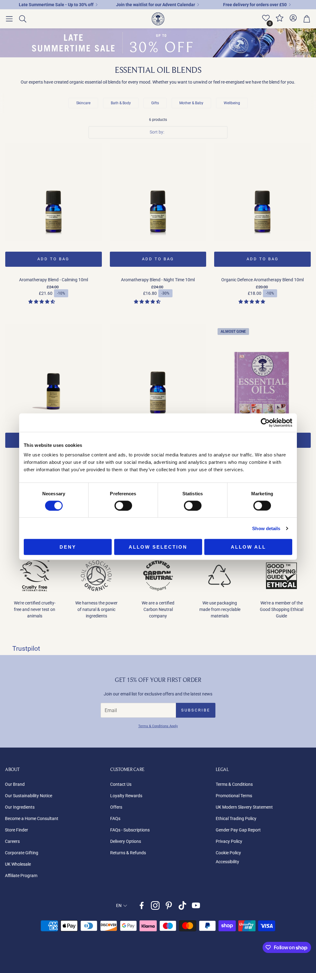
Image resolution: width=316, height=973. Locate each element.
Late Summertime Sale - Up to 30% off (56, 4)
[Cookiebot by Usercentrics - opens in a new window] (265, 422)
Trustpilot (26, 648)
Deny (68, 547)
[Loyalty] (279, 20)
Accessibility (227, 861)
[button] (9, 18)
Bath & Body (121, 103)
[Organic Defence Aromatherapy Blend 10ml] (262, 192)
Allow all (248, 547)
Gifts (155, 103)
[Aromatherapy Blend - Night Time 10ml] (158, 192)
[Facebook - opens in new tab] (141, 905)
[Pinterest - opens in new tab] (168, 905)
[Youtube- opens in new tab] (196, 905)
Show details (266, 528)
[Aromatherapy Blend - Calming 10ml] (53, 192)
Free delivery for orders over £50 (255, 4)
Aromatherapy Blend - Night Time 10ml (158, 279)
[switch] (123, 505)
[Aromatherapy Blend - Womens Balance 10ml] (53, 373)
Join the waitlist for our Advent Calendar (155, 4)
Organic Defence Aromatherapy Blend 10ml (262, 279)
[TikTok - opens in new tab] (182, 905)
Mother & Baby (191, 103)
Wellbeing (232, 103)
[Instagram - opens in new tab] (155, 905)
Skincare (83, 103)
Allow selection (158, 547)
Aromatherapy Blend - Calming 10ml (53, 279)
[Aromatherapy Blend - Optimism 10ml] (158, 373)
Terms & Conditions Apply (158, 726)
